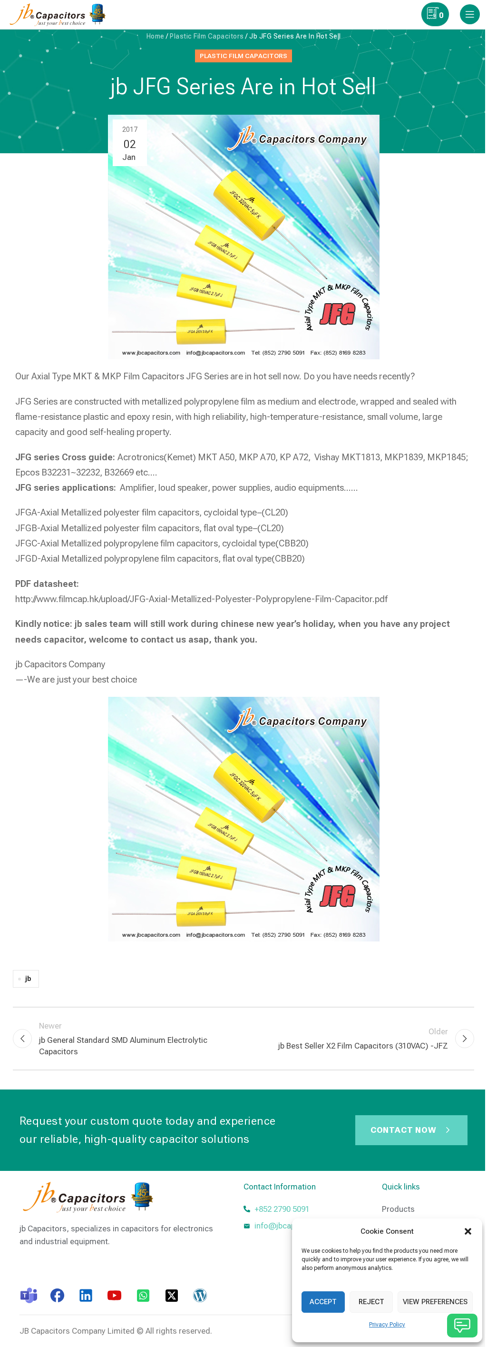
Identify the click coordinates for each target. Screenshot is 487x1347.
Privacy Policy (387, 1324)
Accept (323, 1301)
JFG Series (36, 401)
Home (155, 36)
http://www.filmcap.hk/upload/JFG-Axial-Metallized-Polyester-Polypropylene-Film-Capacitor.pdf (201, 599)
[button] (468, 1231)
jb (28, 978)
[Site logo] (59, 13)
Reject (371, 1301)
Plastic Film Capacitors (207, 36)
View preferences (435, 1301)
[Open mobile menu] (470, 14)
